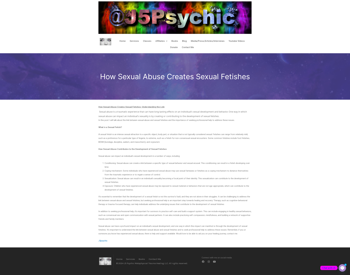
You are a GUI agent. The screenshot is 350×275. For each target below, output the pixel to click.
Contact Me (188, 47)
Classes (147, 41)
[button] (161, 41)
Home (122, 41)
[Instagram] (208, 261)
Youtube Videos (237, 41)
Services (134, 41)
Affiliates (160, 41)
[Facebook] (203, 261)
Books (174, 41)
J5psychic (102, 240)
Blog (184, 41)
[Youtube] (214, 261)
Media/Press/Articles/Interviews (207, 41)
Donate (174, 47)
